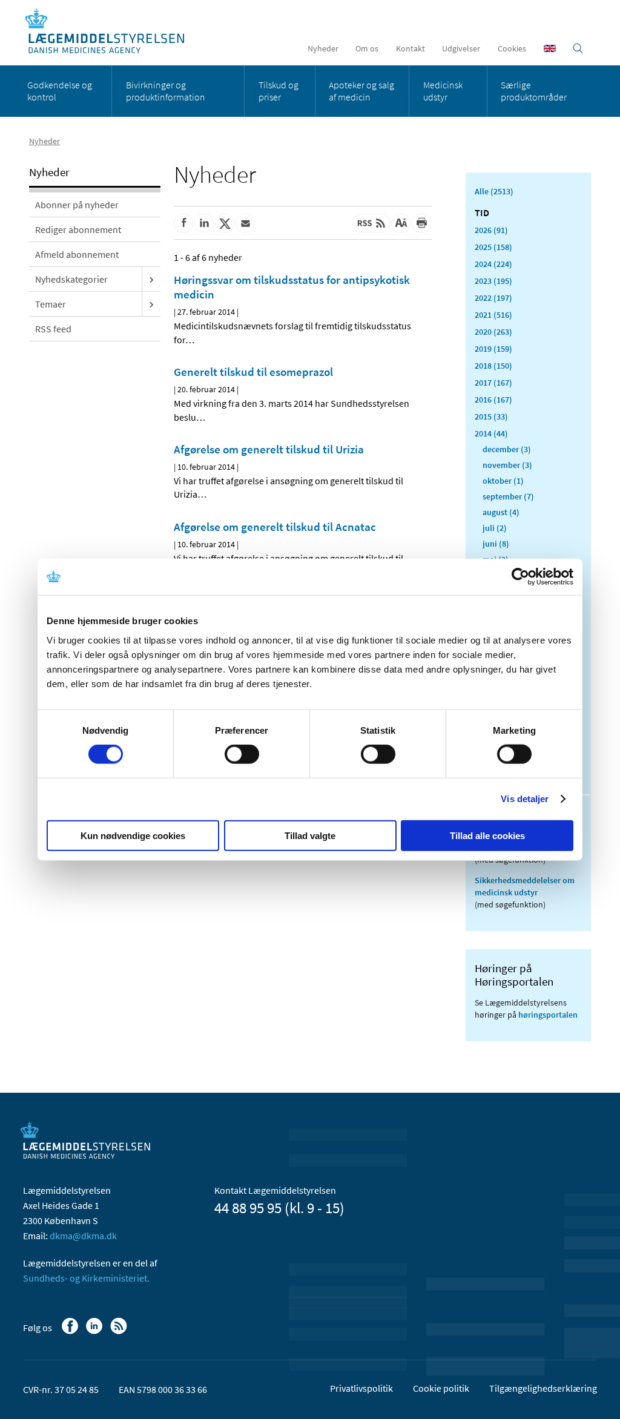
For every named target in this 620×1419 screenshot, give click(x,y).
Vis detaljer (525, 799)
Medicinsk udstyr (443, 91)
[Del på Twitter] (224, 223)
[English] (550, 48)
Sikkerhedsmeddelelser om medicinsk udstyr (525, 886)
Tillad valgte (310, 835)
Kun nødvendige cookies (133, 835)
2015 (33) (491, 416)
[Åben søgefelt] (578, 48)
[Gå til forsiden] (111, 31)
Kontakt (410, 48)
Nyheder (323, 48)
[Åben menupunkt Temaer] (151, 304)
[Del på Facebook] (183, 223)
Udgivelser (461, 48)
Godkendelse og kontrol (59, 91)
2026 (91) (491, 230)
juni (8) (496, 543)
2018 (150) (493, 365)
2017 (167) (493, 382)
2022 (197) (493, 297)
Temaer (50, 304)
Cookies (512, 48)
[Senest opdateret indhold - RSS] (371, 223)
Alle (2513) (494, 191)
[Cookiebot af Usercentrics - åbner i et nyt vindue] (520, 577)
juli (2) (495, 527)
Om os (366, 48)
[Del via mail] (245, 223)
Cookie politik (441, 1388)
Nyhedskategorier (71, 279)
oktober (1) (503, 480)
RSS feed (53, 329)
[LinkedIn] (95, 1332)
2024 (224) (493, 263)
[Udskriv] (421, 223)
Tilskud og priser (278, 91)
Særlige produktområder (534, 91)
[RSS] (119, 1332)
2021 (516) (493, 314)
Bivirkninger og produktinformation (165, 91)
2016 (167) (493, 399)
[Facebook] (71, 1332)
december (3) (507, 449)
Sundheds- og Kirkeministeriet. (86, 1278)
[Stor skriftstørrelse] (401, 223)
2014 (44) (491, 433)
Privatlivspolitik (361, 1388)
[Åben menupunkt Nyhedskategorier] (151, 279)
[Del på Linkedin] (204, 223)
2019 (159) (493, 348)
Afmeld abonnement (77, 254)
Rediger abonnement (78, 229)
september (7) (508, 496)
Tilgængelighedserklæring (543, 1388)
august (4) (501, 512)
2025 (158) (493, 247)
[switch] (242, 754)
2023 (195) (493, 280)
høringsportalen (548, 1014)
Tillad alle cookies (487, 835)
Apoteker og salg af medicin (361, 91)
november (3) (507, 464)
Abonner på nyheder (77, 205)
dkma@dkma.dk (83, 1236)
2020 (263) (493, 331)
